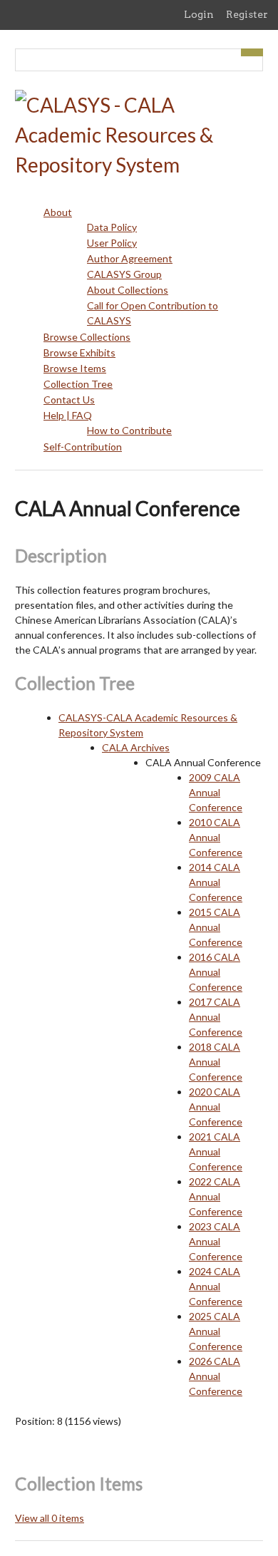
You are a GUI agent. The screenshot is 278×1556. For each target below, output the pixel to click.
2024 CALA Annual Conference (215, 1286)
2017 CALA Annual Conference (215, 1017)
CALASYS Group (124, 274)
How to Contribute (129, 430)
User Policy (112, 243)
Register (247, 14)
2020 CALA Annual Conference (215, 1107)
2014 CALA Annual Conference (215, 882)
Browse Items (74, 368)
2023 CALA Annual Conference (215, 1241)
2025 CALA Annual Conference (215, 1331)
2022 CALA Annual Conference (215, 1196)
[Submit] (252, 52)
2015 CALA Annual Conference (215, 927)
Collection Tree (78, 384)
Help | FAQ (67, 415)
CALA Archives (136, 747)
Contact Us (69, 399)
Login (199, 14)
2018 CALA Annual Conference (215, 1062)
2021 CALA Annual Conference (215, 1151)
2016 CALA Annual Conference (215, 972)
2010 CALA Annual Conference (215, 837)
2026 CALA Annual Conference (215, 1376)
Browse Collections (86, 337)
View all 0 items (49, 1518)
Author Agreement (130, 258)
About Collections (127, 290)
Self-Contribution (82, 446)
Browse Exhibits (79, 352)
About (57, 212)
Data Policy (112, 227)
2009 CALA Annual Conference (215, 792)
